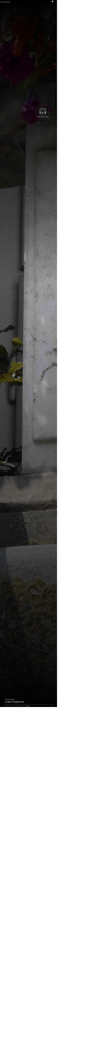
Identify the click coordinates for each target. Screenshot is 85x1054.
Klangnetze (5, 2)
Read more (27, 705)
